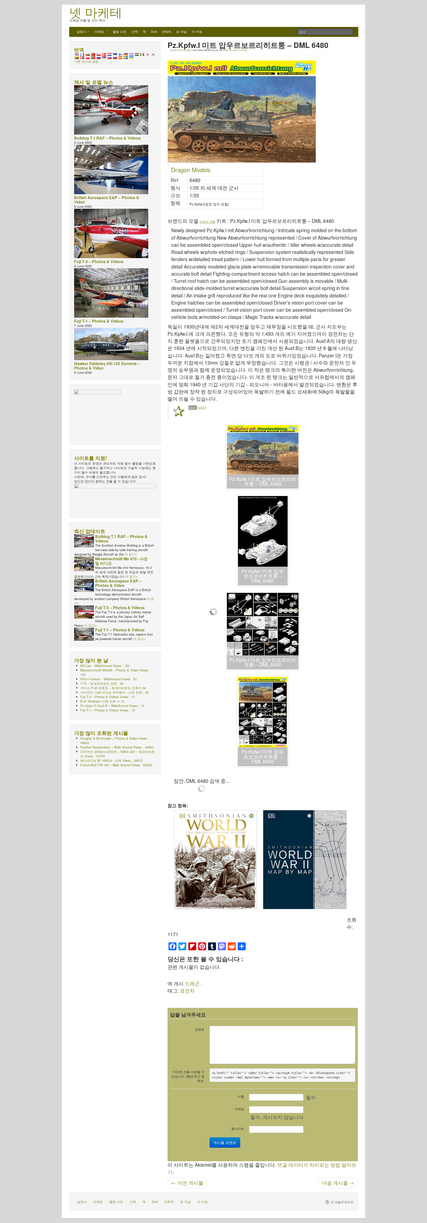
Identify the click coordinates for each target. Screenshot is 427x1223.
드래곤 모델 (207, 221)
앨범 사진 (120, 31)
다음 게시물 (338, 1182)
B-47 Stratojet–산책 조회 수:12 (102, 701)
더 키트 (197, 31)
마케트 (100, 31)
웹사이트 (237, 1128)
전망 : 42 (101, 683)
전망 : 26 (114, 692)
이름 (241, 1096)
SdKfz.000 (227, 50)
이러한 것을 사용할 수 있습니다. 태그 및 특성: (188, 1076)
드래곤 (202, 407)
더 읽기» (131, 554)
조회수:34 (113, 687)
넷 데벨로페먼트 (341, 1202)
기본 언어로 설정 (86, 61)
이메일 (239, 1108)
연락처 (166, 31)
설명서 (82, 31)
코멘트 (200, 1029)
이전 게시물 (187, 1182)
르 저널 (181, 31)
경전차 (187, 990)
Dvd (154, 31)
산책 (134, 31)
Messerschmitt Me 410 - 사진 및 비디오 (121, 561)
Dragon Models (191, 169)
